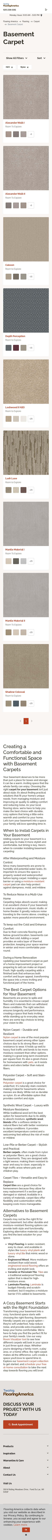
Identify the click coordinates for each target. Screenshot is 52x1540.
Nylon (23, 67)
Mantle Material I (14, 549)
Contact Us (9, 1474)
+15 (31, 277)
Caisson (9, 265)
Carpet (37, 21)
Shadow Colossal (15, 692)
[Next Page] (31, 721)
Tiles (40, 1272)
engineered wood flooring (23, 1265)
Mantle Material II (15, 620)
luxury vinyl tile (16, 1253)
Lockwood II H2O (15, 407)
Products (8, 1446)
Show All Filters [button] (15, 58)
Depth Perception (15, 336)
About (6, 1467)
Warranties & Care (13, 1460)
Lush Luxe (11, 478)
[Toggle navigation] (46, 9)
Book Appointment (22, 1424)
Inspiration (9, 1453)
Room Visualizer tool (15, 1339)
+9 (31, 134)
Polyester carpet (12, 1082)
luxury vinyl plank (30, 1250)
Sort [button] (39, 58)
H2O (8, 67)
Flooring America (10, 21)
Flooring (25, 21)
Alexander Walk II (15, 193)
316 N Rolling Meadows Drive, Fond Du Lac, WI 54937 (23, 1490)
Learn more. (21, 1524)
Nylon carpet (10, 1037)
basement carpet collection (32, 1361)
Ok (26, 1530)
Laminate (36, 1284)
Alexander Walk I (15, 122)
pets (30, 1062)
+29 (30, 419)
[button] (12, 67)
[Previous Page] (20, 721)
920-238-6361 (9, 10)
